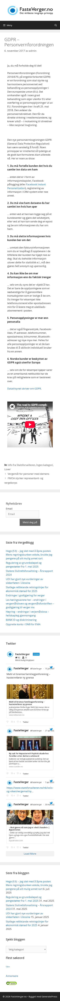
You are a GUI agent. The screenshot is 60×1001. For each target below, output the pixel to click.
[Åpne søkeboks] (55, 25)
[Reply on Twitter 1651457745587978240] (8, 773)
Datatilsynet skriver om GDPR (24, 388)
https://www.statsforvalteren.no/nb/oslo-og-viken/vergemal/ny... (30, 789)
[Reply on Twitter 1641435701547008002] (8, 847)
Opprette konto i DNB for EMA (23, 624)
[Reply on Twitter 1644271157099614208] (8, 795)
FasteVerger (21, 668)
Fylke (8, 967)
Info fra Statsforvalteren (21, 465)
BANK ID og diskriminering (21, 619)
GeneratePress (49, 996)
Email (9, 508)
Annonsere (12, 976)
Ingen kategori (44, 465)
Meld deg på (30, 522)
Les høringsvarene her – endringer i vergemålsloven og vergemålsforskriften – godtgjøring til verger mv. (30, 603)
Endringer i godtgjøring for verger (25, 595)
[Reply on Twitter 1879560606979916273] (8, 721)
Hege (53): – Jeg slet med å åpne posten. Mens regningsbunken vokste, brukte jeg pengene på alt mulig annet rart (29, 554)
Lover (7, 469)
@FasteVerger (36, 668)
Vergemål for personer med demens (28, 473)
